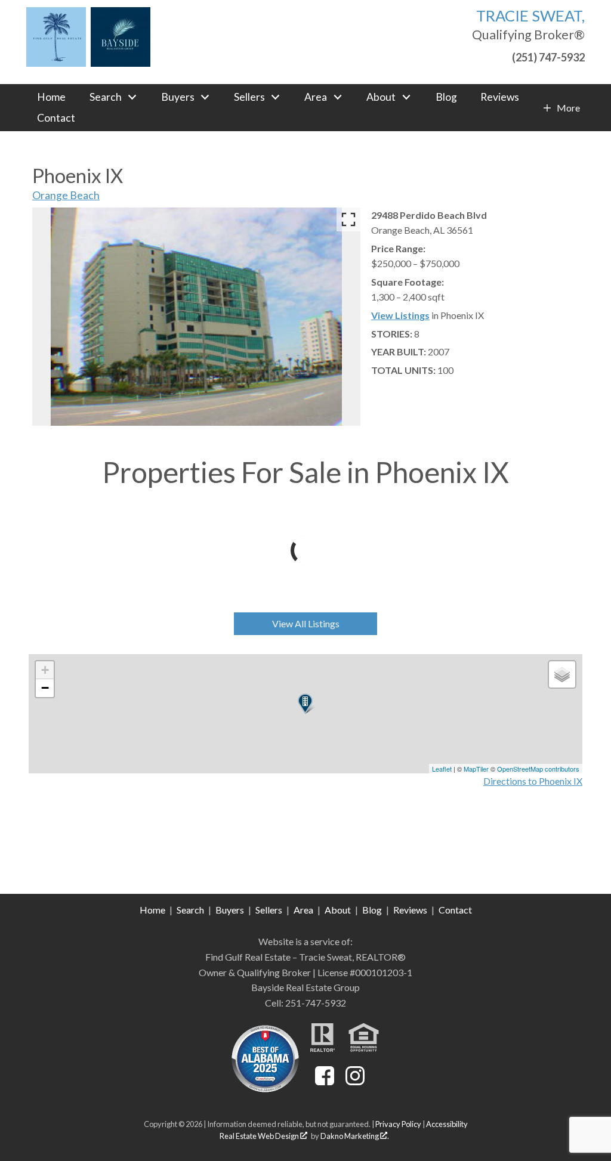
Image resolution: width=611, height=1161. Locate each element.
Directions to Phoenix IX (532, 781)
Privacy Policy (398, 1124)
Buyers (229, 909)
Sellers (268, 909)
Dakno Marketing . (354, 1136)
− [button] (45, 687)
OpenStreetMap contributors (538, 768)
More (568, 108)
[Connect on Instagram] (355, 1081)
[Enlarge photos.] (348, 219)
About (338, 909)
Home (51, 97)
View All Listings (306, 623)
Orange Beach (66, 195)
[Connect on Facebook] (324, 1081)
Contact (56, 118)
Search (190, 909)
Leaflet (442, 768)
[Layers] (562, 674)
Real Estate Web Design (260, 1136)
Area (303, 909)
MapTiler (476, 768)
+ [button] (45, 669)
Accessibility (447, 1124)
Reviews (499, 97)
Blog (446, 97)
